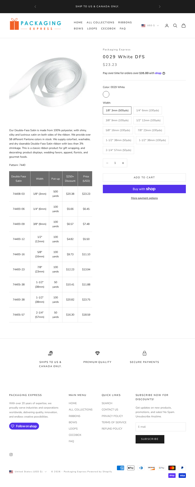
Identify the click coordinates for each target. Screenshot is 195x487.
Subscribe (150, 439)
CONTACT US (110, 409)
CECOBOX (108, 28)
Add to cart (144, 177)
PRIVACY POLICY (112, 416)
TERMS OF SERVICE (114, 422)
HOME (78, 22)
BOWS (78, 28)
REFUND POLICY (112, 428)
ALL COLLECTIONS (100, 22)
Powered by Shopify (99, 471)
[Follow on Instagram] (11, 454)
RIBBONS (125, 22)
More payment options (144, 198)
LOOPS (92, 28)
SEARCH (107, 403)
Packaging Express (117, 49)
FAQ (123, 28)
